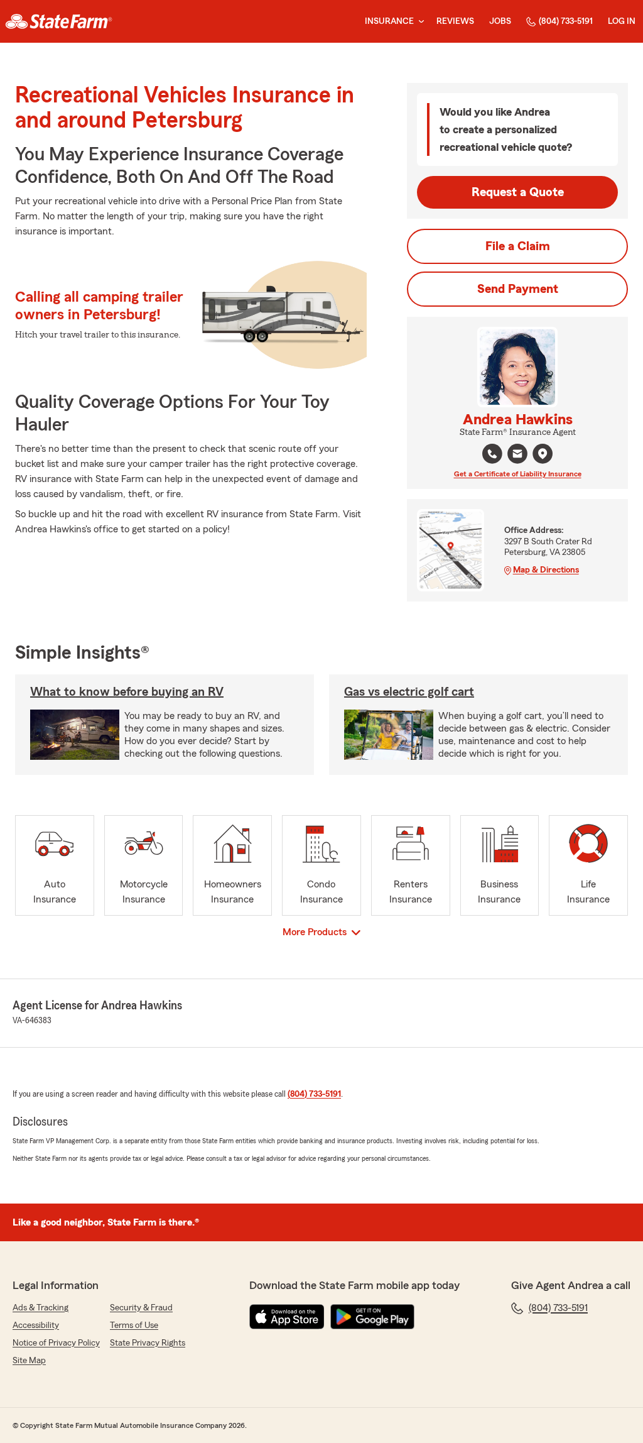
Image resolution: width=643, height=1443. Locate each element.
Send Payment (517, 289)
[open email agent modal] (517, 455)
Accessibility (36, 1325)
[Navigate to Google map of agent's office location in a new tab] (542, 454)
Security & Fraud (141, 1307)
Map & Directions (546, 570)
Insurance (389, 21)
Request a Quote (518, 192)
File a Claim (517, 246)
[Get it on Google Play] (372, 1316)
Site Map (29, 1360)
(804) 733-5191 (566, 21)
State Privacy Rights (147, 1343)
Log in (621, 21)
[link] (58, 21)
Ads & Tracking (40, 1307)
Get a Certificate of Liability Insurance (517, 474)
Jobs (500, 21)
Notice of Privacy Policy (56, 1343)
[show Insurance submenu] (419, 21)
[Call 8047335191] (492, 454)
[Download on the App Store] (287, 1316)
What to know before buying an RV (127, 692)
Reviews (455, 21)
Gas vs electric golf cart (409, 692)
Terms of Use (134, 1325)
